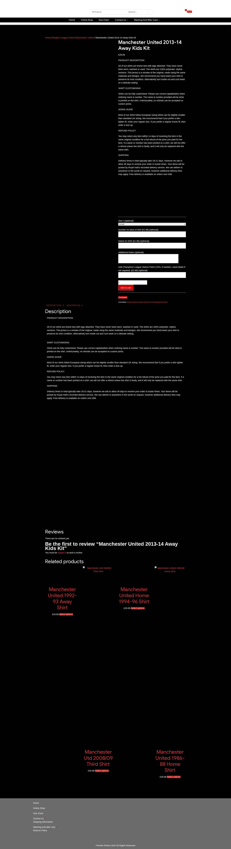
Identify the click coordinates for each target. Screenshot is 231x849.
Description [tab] (54, 305)
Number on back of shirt (138, 230)
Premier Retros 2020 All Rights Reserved (115, 845)
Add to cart (126, 288)
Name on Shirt (133, 241)
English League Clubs (63, 37)
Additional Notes (131, 252)
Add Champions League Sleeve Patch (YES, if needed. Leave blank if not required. (151, 269)
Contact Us (120, 20)
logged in (62, 552)
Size (126, 221)
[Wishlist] (180, 12)
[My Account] (178, 12)
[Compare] (182, 12)
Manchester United (85, 37)
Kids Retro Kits (148, 302)
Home (72, 20)
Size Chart (104, 20)
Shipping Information (43, 822)
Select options (66, 614)
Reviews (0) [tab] (74, 305)
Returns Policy (40, 830)
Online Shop (87, 20)
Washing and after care (146, 20)
